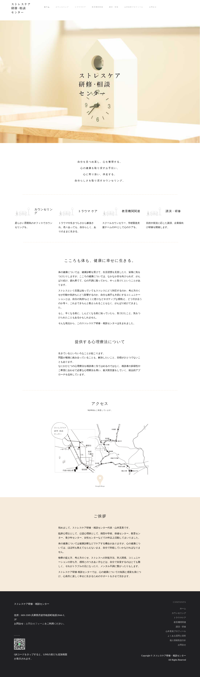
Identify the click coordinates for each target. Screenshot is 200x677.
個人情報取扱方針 (178, 640)
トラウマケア (180, 617)
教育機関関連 (180, 622)
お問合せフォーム (35, 623)
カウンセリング (179, 613)
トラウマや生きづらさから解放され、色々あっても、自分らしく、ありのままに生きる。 (77, 227)
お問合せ (182, 645)
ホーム (183, 608)
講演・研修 (181, 627)
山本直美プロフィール (176, 631)
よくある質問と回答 (177, 636)
